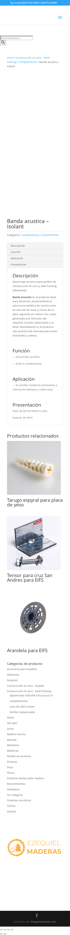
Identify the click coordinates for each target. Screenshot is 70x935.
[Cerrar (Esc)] (12, 929)
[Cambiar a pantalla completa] (5, 929)
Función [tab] (15, 252)
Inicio (10, 57)
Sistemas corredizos (19, 800)
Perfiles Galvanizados (22, 712)
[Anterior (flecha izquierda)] (1, 933)
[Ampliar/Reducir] (1, 929)
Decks (10, 717)
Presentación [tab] (18, 264)
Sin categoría (15, 795)
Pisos (10, 767)
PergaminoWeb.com (43, 921)
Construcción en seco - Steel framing (29, 691)
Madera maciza (16, 734)
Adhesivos (13, 674)
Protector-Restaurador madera (25, 778)
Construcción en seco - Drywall (25, 685)
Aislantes (12, 680)
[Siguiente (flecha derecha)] (5, 933)
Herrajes (12, 723)
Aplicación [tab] (17, 258)
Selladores (13, 789)
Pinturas (12, 761)
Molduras (12, 750)
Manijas (12, 739)
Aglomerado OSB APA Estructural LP (31, 695)
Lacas (10, 728)
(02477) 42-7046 (19, 881)
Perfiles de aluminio (19, 756)
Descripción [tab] (18, 245)
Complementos (28, 62)
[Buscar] (3, 42)
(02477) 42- (16, 894)
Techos (11, 806)
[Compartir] (8, 929)
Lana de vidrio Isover (22, 706)
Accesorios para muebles (22, 669)
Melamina (13, 745)
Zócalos (11, 811)
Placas (11, 772)
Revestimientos (16, 784)
